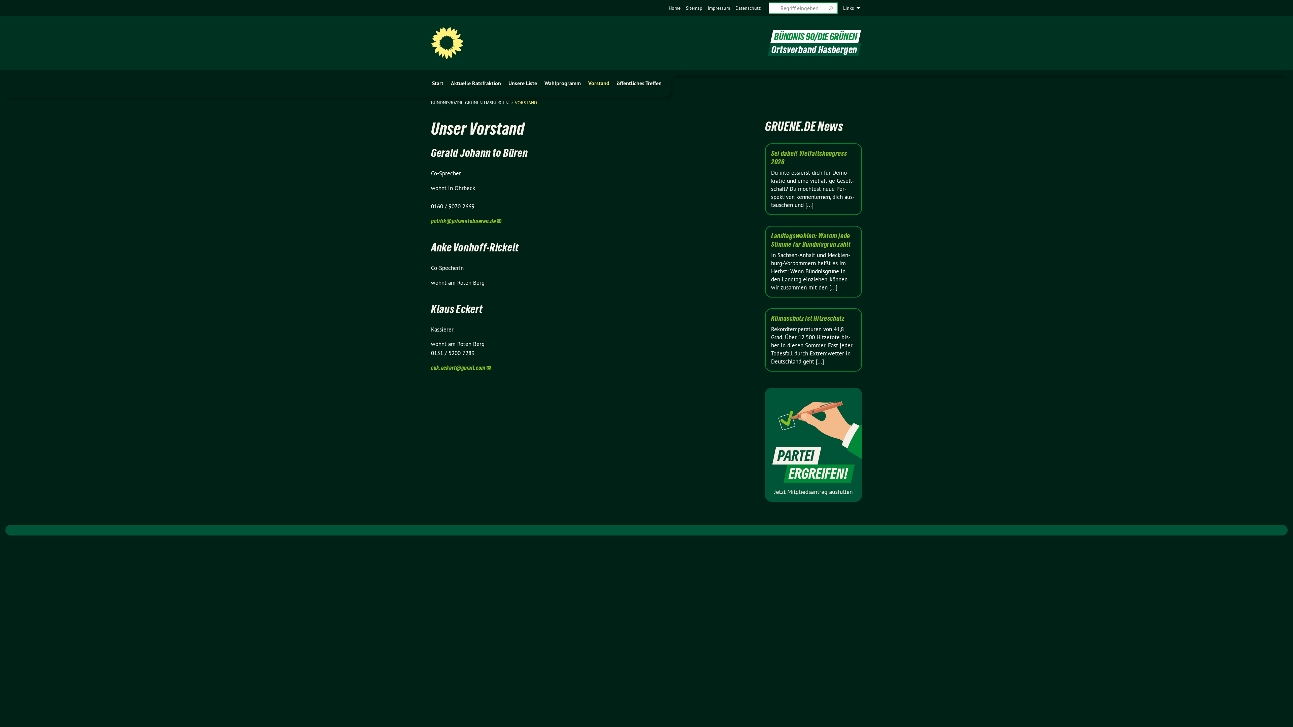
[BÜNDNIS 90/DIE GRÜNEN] (447, 43)
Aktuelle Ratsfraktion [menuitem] (476, 83)
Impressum (719, 8)
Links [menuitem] (848, 8)
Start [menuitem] (437, 83)
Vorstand (526, 103)
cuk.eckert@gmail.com (458, 367)
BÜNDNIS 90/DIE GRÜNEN (815, 36)
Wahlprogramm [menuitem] (562, 83)
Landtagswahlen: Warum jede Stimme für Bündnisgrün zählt (811, 240)
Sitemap (694, 8)
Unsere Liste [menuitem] (522, 83)
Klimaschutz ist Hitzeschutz (807, 318)
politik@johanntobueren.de (463, 220)
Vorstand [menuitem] (598, 83)
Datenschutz (748, 8)
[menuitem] (675, 8)
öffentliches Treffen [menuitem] (639, 83)
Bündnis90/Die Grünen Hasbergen (470, 103)
